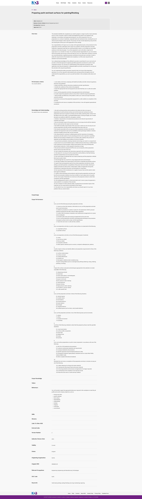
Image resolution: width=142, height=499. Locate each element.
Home (57, 3)
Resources (89, 3)
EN (106, 2)
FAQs (69, 3)
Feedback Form (105, 493)
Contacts (74, 3)
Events (84, 3)
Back (35, 9)
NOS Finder (63, 3)
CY (108, 2)
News (79, 3)
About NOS (83, 493)
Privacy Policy (98, 493)
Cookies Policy (90, 493)
